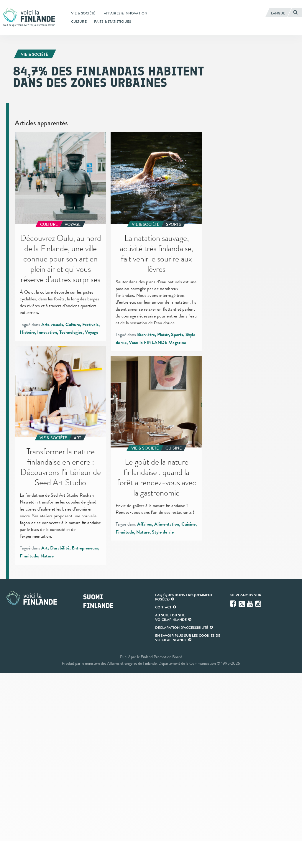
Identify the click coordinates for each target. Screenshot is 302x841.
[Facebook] (233, 603)
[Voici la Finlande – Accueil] (29, 17)
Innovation (47, 332)
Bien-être (146, 334)
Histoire (27, 332)
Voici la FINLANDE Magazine (157, 342)
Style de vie (163, 532)
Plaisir (163, 334)
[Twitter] (242, 603)
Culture (72, 324)
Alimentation (166, 524)
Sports (177, 334)
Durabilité (59, 548)
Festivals (90, 324)
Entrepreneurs (85, 548)
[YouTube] (250, 603)
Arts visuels (52, 324)
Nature (47, 555)
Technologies (71, 332)
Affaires (144, 524)
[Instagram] (258, 603)
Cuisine (188, 524)
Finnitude (29, 555)
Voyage (91, 332)
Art (44, 548)
